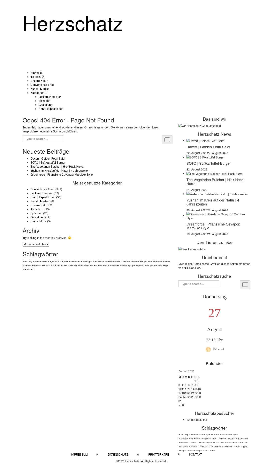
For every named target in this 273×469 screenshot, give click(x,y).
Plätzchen (78, 265)
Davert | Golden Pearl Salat (48, 158)
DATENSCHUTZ (118, 454)
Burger (51, 261)
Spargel (131, 265)
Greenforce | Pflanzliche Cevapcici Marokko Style (62, 174)
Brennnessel (41, 261)
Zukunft (30, 269)
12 (186, 389)
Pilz (71, 265)
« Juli (181, 405)
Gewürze (135, 261)
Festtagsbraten (90, 261)
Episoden (44, 101)
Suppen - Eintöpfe (144, 265)
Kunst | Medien (40, 89)
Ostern (66, 265)
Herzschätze (38, 221)
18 (183, 393)
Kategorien (38, 93)
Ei (56, 261)
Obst (48, 265)
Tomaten (158, 265)
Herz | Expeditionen (51, 109)
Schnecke (114, 265)
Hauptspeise (146, 261)
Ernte (60, 261)
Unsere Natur (39, 81)
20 (189, 393)
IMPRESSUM (83, 454)
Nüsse (42, 265)
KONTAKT (195, 454)
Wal (24, 269)
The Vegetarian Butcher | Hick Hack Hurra (57, 166)
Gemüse (126, 261)
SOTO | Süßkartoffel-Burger (48, 162)
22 (196, 393)
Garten (118, 261)
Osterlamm (56, 265)
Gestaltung (45, 105)
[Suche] (167, 139)
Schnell (123, 265)
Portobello (88, 265)
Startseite (37, 73)
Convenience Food (43, 85)
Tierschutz (37, 77)
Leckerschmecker (50, 97)
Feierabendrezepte (73, 261)
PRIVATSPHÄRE (162, 454)
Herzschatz (73, 22)
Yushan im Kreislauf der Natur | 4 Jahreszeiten (60, 170)
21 (192, 393)
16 (199, 389)
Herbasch (157, 261)
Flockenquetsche (106, 261)
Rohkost (98, 265)
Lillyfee (35, 265)
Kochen (166, 261)
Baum (25, 261)
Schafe (106, 265)
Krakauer (27, 265)
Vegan (166, 265)
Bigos (31, 261)
